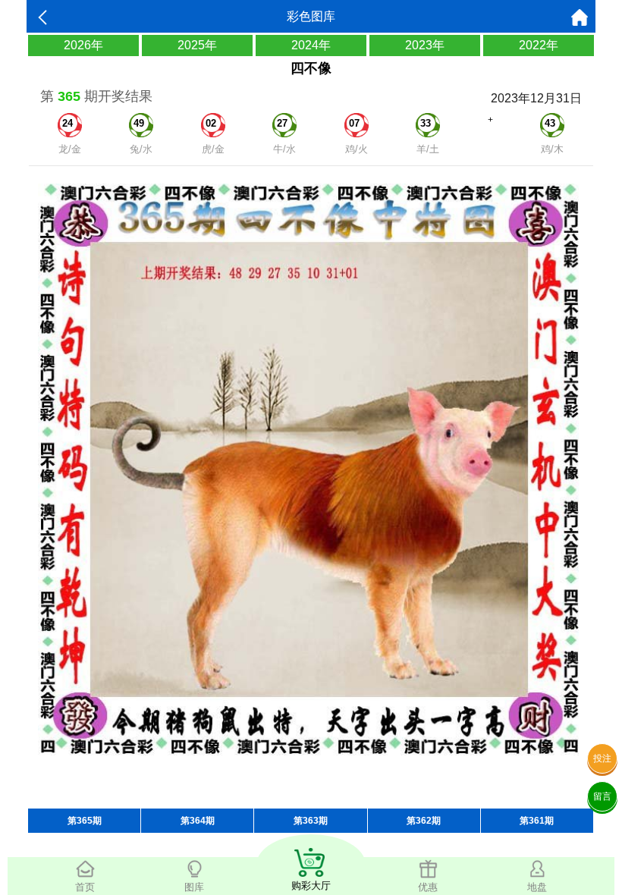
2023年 (425, 45)
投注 (602, 758)
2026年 (83, 45)
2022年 (538, 45)
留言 (602, 796)
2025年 (197, 45)
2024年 (311, 45)
